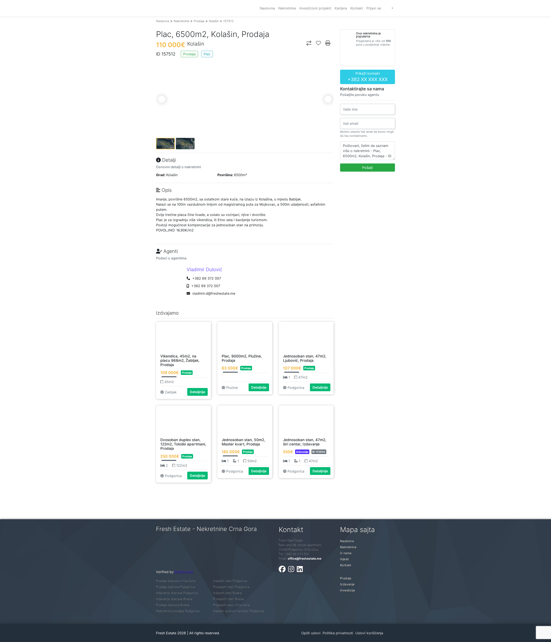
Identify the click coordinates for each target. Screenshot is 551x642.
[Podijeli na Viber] (307, 21)
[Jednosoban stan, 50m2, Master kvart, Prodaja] (244, 419)
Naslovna (162, 21)
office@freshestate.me (304, 558)
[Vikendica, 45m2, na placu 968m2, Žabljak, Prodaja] (183, 336)
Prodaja (199, 21)
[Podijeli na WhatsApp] (307, 27)
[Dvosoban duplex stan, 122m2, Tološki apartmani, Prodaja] (183, 419)
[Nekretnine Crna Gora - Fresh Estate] (188, 8)
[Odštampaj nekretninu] (327, 43)
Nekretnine (181, 21)
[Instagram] (291, 569)
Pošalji (367, 167)
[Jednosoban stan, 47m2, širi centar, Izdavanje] (306, 419)
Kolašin (214, 21)
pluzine (231, 387)
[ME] (389, 8)
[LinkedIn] (300, 569)
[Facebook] (282, 569)
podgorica (295, 387)
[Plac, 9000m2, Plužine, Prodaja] (244, 336)
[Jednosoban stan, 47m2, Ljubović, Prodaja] (306, 336)
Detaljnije (197, 392)
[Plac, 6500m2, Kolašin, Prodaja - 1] (245, 77)
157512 (228, 21)
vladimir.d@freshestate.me (213, 293)
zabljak (170, 392)
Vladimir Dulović (204, 269)
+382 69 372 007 (206, 278)
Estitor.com (184, 572)
